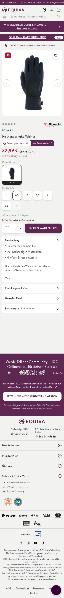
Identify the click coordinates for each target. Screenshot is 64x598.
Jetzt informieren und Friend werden (32, 396)
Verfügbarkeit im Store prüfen (20, 220)
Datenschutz (22, 588)
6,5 (16, 195)
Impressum (38, 588)
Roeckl (7, 130)
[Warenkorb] (58, 10)
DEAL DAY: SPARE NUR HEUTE (27, 37)
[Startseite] (5, 45)
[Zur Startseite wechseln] (13, 9)
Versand (23, 155)
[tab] (32, 259)
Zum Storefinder (47, 436)
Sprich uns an (21, 433)
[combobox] (33, 16)
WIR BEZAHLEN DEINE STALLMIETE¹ (25, 25)
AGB (8, 588)
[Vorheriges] (7, 82)
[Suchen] (59, 16)
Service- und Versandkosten (31, 556)
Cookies (34, 593)
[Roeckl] (53, 126)
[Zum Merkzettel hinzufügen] (56, 55)
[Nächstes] (57, 82)
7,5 (37, 195)
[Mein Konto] (51, 10)
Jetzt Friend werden (41, 143)
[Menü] (5, 16)
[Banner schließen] (59, 26)
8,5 (6, 206)
